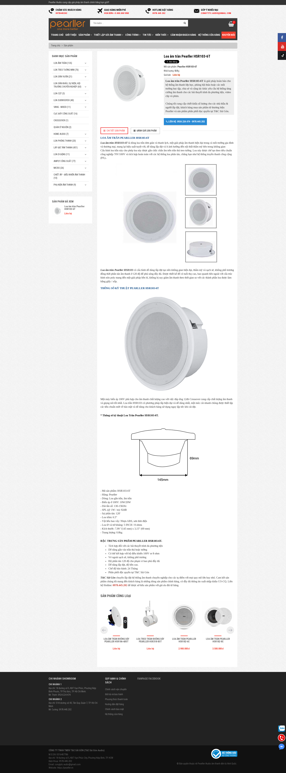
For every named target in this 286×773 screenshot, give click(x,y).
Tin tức (147, 34)
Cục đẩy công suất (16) (65, 113)
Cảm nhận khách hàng (183, 34)
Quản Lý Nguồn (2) (62, 127)
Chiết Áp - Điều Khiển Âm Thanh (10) (69, 176)
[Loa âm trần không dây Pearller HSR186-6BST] (116, 617)
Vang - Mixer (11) (62, 107)
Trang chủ (57, 34)
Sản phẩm (84, 34)
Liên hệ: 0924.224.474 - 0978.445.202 (186, 121)
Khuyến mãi (228, 34)
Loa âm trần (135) (63, 63)
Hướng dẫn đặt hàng (114, 704)
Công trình (132, 34)
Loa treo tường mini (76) (66, 69)
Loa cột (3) (59, 93)
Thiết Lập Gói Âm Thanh (108, 34)
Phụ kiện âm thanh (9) (65, 184)
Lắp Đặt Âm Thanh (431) (66, 147)
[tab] (114, 130)
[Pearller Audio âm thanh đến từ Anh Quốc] (67, 24)
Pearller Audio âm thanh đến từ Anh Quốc (217, 763)
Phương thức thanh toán (116, 699)
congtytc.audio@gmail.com (68, 764)
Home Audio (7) (61, 134)
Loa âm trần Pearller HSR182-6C (184, 640)
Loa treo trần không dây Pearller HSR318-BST (150, 640)
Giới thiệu (70, 34)
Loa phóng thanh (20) (65, 140)
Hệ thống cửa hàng (209, 34)
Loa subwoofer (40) (64, 100)
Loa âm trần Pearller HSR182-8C (218, 640)
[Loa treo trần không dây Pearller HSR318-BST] (150, 617)
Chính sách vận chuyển (116, 689)
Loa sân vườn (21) (63, 76)
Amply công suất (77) (64, 161)
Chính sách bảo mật (114, 709)
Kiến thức (161, 34)
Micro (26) (59, 168)
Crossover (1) (61, 120)
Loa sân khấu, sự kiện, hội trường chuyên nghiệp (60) (67, 85)
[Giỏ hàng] (231, 25)
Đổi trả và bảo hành (114, 694)
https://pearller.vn (65, 767)
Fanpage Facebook (149, 678)
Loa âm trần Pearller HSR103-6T (74, 207)
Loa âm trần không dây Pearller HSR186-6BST (116, 640)
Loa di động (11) (62, 154)
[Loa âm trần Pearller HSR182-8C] (218, 617)
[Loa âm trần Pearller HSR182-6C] (184, 617)
